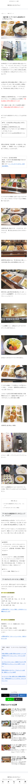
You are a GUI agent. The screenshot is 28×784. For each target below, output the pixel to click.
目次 (12, 500)
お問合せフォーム (21, 779)
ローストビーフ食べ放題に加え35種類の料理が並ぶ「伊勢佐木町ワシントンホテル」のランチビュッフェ (14, 678)
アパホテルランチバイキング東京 (11, 507)
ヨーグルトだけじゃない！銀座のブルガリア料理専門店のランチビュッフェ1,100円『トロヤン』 (14, 664)
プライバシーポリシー (7, 779)
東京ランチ (5, 688)
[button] (18, 699)
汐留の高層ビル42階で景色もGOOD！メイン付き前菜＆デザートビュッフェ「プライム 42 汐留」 (14, 655)
